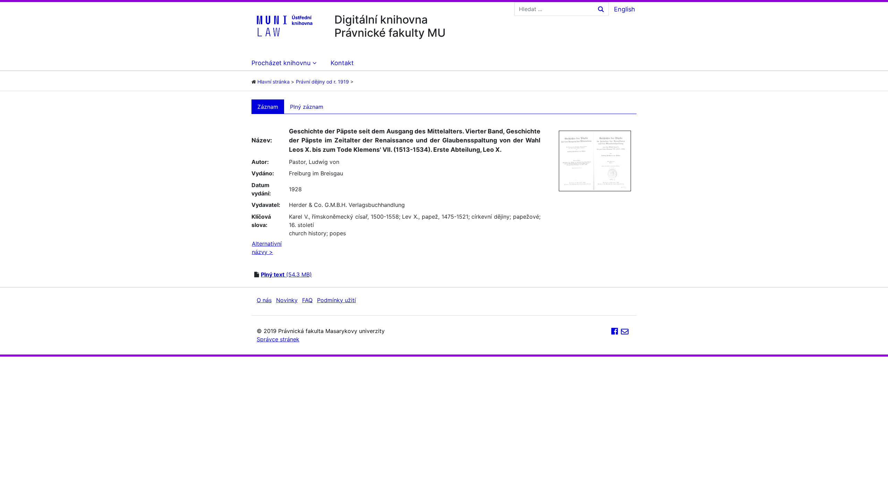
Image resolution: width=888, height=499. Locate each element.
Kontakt (342, 63)
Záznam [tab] (267, 106)
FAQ (307, 300)
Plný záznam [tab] (306, 106)
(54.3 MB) (286, 274)
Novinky (287, 300)
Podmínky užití (336, 300)
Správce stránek (278, 339)
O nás (264, 300)
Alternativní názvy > (267, 247)
